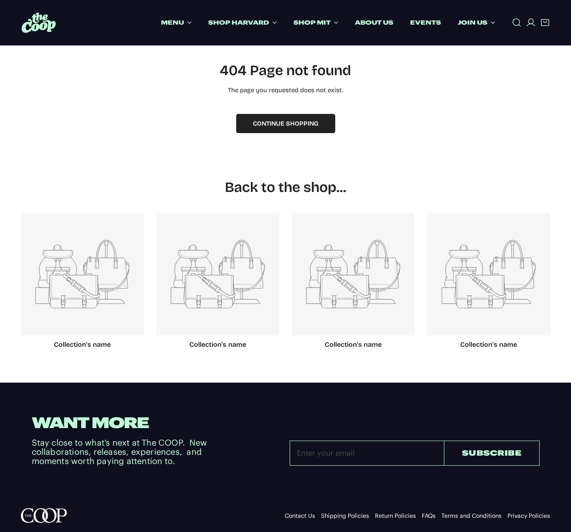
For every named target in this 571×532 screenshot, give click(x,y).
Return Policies (395, 516)
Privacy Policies (528, 516)
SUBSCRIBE (491, 453)
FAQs (429, 516)
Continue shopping (286, 123)
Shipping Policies (345, 516)
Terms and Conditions (471, 516)
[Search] (517, 23)
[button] (545, 23)
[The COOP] (38, 22)
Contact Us (300, 516)
